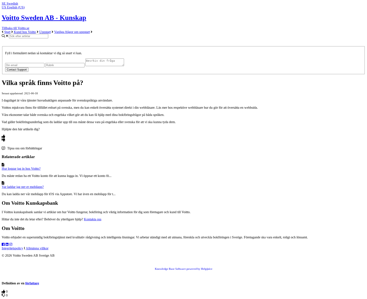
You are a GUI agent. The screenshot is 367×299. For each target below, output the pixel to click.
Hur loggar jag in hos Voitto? (21, 168)
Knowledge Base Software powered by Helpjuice (183, 268)
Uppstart (45, 32)
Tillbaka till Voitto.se (15, 28)
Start (7, 32)
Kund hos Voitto (25, 32)
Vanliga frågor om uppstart (72, 32)
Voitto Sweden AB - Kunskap (44, 17)
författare (32, 283)
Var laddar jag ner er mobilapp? (23, 187)
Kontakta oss (92, 219)
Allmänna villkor (37, 248)
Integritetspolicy (12, 248)
